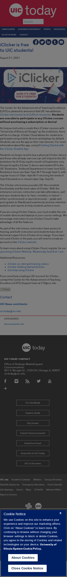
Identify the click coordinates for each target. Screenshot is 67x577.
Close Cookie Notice (27, 568)
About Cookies (23, 557)
